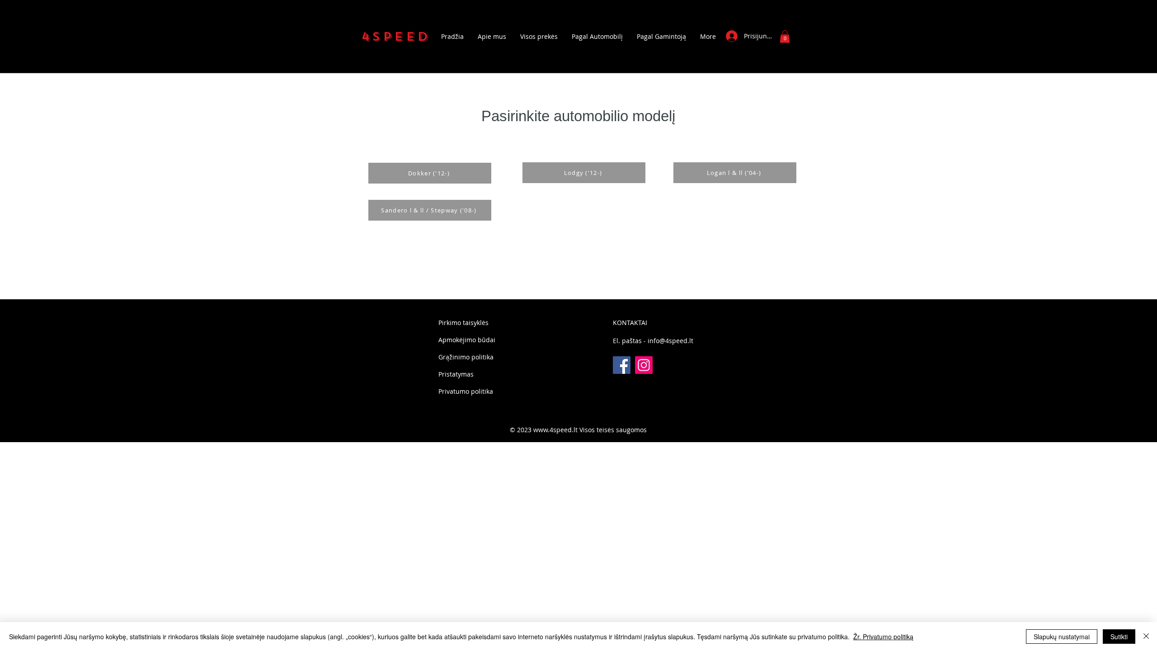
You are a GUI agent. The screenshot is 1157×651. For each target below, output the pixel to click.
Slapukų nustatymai (1062, 636)
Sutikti (1119, 636)
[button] (785, 36)
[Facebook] (621, 365)
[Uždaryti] (1146, 636)
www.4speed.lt (555, 429)
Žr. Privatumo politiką (883, 636)
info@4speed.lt (670, 340)
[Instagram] (644, 365)
